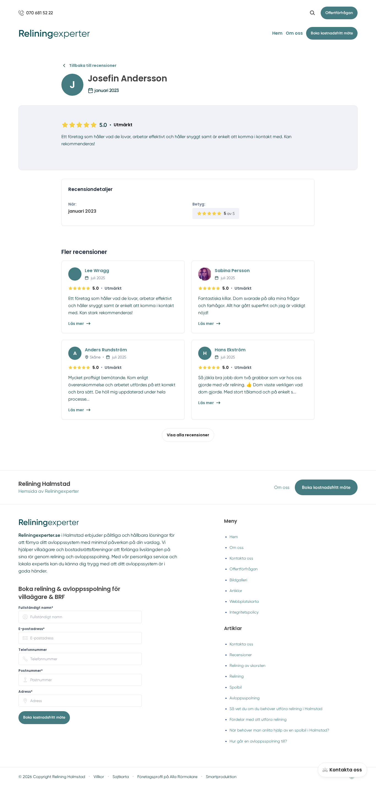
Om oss (294, 33)
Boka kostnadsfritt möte (326, 487)
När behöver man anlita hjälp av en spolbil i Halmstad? (279, 730)
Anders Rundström (106, 350)
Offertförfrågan (339, 12)
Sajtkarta (121, 776)
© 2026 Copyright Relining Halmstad (51, 776)
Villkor (99, 776)
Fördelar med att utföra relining (258, 719)
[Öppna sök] (312, 13)
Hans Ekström (230, 350)
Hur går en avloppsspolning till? (258, 741)
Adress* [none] (25, 691)
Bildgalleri (238, 580)
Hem (277, 33)
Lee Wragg (97, 270)
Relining (237, 676)
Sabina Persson (232, 270)
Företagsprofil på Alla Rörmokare (167, 776)
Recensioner (241, 655)
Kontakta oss (241, 558)
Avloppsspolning (245, 698)
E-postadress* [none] (31, 629)
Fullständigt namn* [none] (35, 608)
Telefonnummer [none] (32, 650)
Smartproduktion (221, 776)
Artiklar (236, 590)
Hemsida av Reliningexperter (48, 491)
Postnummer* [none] (30, 671)
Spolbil (236, 687)
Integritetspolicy (244, 612)
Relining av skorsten (247, 665)
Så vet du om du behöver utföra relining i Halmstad (276, 708)
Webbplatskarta (244, 601)
